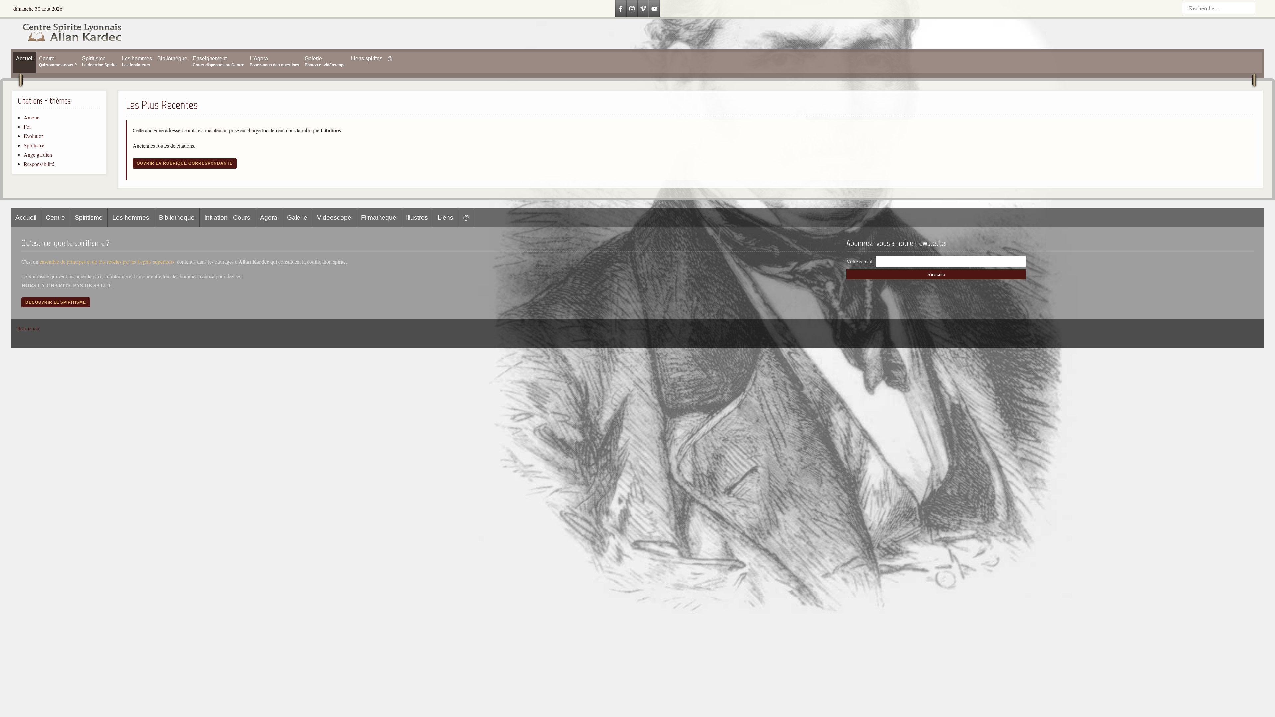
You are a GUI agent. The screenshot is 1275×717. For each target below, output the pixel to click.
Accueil (25, 217)
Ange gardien (38, 154)
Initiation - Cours (227, 217)
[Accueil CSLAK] (66, 33)
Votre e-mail (859, 261)
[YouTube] (654, 8)
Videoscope (334, 217)
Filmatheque (378, 217)
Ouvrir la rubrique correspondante (185, 163)
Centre (55, 217)
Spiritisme (34, 145)
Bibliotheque (177, 217)
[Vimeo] (643, 8)
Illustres (417, 217)
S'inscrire (936, 274)
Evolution (34, 135)
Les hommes (130, 217)
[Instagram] (632, 8)
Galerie (297, 217)
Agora (268, 217)
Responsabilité (39, 163)
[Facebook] (620, 8)
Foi (27, 126)
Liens (445, 217)
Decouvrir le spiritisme (55, 302)
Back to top (28, 328)
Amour (31, 117)
